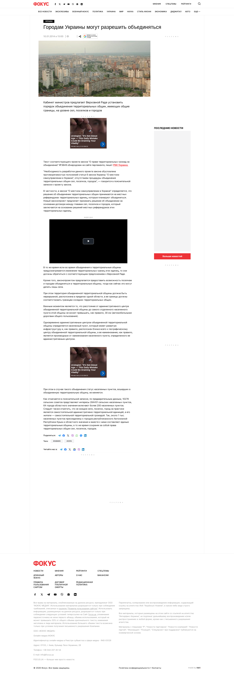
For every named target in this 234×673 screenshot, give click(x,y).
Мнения (157, 4)
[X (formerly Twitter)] (60, 4)
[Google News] (77, 4)
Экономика (161, 11)
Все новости (45, 11)
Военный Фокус (80, 11)
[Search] (199, 4)
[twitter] (41, 594)
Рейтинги (186, 4)
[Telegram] (64, 4)
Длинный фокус (39, 576)
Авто (187, 11)
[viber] (62, 594)
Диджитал (176, 11)
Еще (196, 11)
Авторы (59, 575)
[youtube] (55, 594)
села (70, 441)
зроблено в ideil (194, 668)
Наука (130, 11)
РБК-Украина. (120, 165)
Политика (98, 11)
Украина (111, 11)
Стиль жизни (144, 11)
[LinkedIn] (81, 4)
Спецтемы (171, 4)
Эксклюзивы (62, 11)
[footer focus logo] (45, 563)
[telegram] (48, 594)
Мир (121, 11)
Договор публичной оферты (61, 584)
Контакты (156, 668)
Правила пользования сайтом (41, 584)
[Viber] (73, 4)
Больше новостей (172, 256)
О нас (79, 575)
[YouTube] (68, 4)
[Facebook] (55, 4)
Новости (38, 571)
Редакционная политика (84, 583)
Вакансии (103, 575)
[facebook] (35, 594)
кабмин (57, 441)
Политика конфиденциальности (134, 668)
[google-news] (68, 594)
